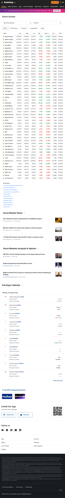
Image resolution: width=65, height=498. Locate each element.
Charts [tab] (42, 28)
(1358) (7, 200)
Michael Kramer (8, 265)
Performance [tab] (14, 28)
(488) (7, 198)
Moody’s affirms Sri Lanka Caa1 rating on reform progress (22, 228)
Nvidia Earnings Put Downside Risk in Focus (17, 263)
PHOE (21, 372)
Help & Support (38, 446)
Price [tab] (5, 28)
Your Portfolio (5, 446)
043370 (14, 347)
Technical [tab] (23, 28)
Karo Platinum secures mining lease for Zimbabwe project (22, 219)
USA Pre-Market (28, 6)
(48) (12, 185)
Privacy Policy (19, 487)
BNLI (19, 305)
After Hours (38, 6)
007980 (16, 355)
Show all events (58, 380)
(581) (10, 192)
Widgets (3, 449)
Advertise (36, 442)
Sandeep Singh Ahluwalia (11, 277)
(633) (7, 204)
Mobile (3, 442)
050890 (15, 338)
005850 (17, 313)
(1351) (8, 187)
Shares (4, 6)
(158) (6, 194)
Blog (2, 439)
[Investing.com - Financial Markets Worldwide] (10, 2)
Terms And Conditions (7, 487)
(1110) (7, 196)
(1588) (10, 189)
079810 (20, 363)
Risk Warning (29, 487)
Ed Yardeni (7, 256)
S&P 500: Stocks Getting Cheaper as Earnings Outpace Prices (24, 254)
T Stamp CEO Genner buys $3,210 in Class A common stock (23, 237)
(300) (7, 202)
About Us (36, 439)
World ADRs (54, 6)
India (20, 6)
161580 (17, 330)
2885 (19, 322)
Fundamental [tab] (33, 28)
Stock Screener (12, 6)
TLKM (21, 297)
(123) (6, 206)
